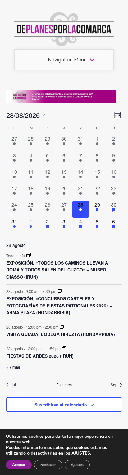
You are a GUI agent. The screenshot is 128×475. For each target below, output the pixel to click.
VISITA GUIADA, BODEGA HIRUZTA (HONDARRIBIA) (60, 334)
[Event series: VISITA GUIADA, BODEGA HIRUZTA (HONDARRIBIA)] (62, 326)
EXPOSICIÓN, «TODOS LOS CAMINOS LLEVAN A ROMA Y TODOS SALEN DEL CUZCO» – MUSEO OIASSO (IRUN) (57, 270)
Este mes (64, 384)
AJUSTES (80, 453)
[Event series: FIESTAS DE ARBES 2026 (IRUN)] (64, 348)
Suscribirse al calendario (60, 404)
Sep (114, 384)
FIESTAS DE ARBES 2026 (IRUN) (40, 356)
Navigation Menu (67, 59)
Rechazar (48, 464)
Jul (13, 384)
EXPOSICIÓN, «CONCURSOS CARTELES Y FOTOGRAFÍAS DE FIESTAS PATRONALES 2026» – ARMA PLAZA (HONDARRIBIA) (59, 305)
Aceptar (18, 464)
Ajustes (77, 464)
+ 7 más (13, 367)
